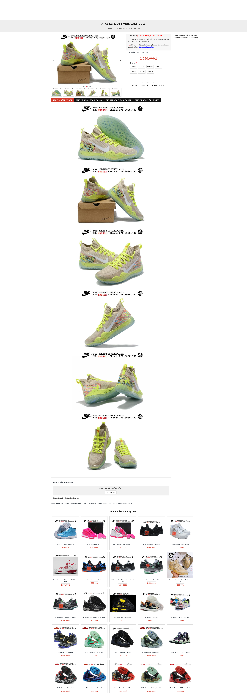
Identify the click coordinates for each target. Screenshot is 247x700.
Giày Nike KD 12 (65, 503)
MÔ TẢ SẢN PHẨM (62, 100)
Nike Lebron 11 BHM (65, 652)
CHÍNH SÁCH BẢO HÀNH (118, 100)
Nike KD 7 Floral (151, 617)
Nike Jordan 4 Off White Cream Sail (180, 581)
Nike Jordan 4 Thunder (122, 617)
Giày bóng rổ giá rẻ (126, 503)
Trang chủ (111, 28)
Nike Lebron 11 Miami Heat (180, 688)
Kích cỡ (133, 63)
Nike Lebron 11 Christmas (94, 652)
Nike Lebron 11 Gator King (180, 652)
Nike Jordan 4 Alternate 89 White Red (65, 581)
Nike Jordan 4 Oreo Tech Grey (94, 617)
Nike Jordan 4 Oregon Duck (65, 617)
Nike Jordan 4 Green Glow (151, 580)
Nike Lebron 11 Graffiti (65, 688)
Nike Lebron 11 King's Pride (151, 688)
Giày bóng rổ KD (116, 503)
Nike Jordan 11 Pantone (65, 544)
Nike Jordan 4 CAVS (94, 580)
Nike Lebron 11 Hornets (94, 688)
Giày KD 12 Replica (96, 503)
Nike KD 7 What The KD (180, 617)
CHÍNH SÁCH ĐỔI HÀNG (147, 100)
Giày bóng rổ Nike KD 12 (76, 503)
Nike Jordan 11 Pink (94, 544)
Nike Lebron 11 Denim (123, 652)
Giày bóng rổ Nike (106, 503)
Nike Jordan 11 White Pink (123, 544)
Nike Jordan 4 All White (180, 544)
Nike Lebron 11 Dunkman (151, 652)
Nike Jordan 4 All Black (151, 544)
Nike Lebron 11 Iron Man (123, 688)
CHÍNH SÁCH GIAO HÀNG (89, 100)
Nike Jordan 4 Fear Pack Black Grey (122, 581)
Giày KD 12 (87, 503)
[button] (53, 60)
